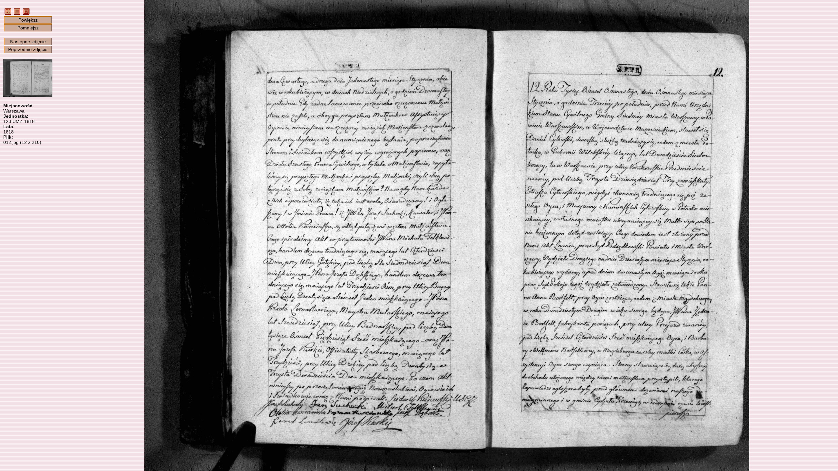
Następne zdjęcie (28, 41)
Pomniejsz (28, 27)
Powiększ (28, 20)
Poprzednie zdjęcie (27, 49)
